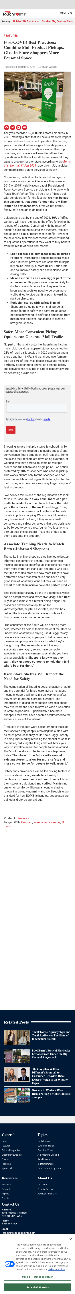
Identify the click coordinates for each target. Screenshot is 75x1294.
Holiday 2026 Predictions (26, 21)
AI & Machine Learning (48, 1155)
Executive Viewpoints (12, 1155)
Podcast (5, 1159)
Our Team (42, 1185)
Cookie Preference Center (37, 1276)
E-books (5, 1198)
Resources (6, 1164)
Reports (5, 1194)
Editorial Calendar (46, 1189)
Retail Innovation (45, 1159)
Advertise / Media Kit (47, 1194)
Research (6, 1189)
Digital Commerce (46, 1164)
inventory (54, 822)
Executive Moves (45, 1150)
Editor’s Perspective (11, 1150)
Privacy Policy (56, 1269)
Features (11, 35)
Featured (26, 822)
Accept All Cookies (37, 1287)
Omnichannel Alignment (49, 1168)
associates (40, 822)
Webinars (6, 1185)
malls (7, 826)
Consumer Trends (46, 1146)
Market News (44, 1141)
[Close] (71, 1239)
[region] (37, 1264)
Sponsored (7, 1168)
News (4, 1141)
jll (63, 822)
